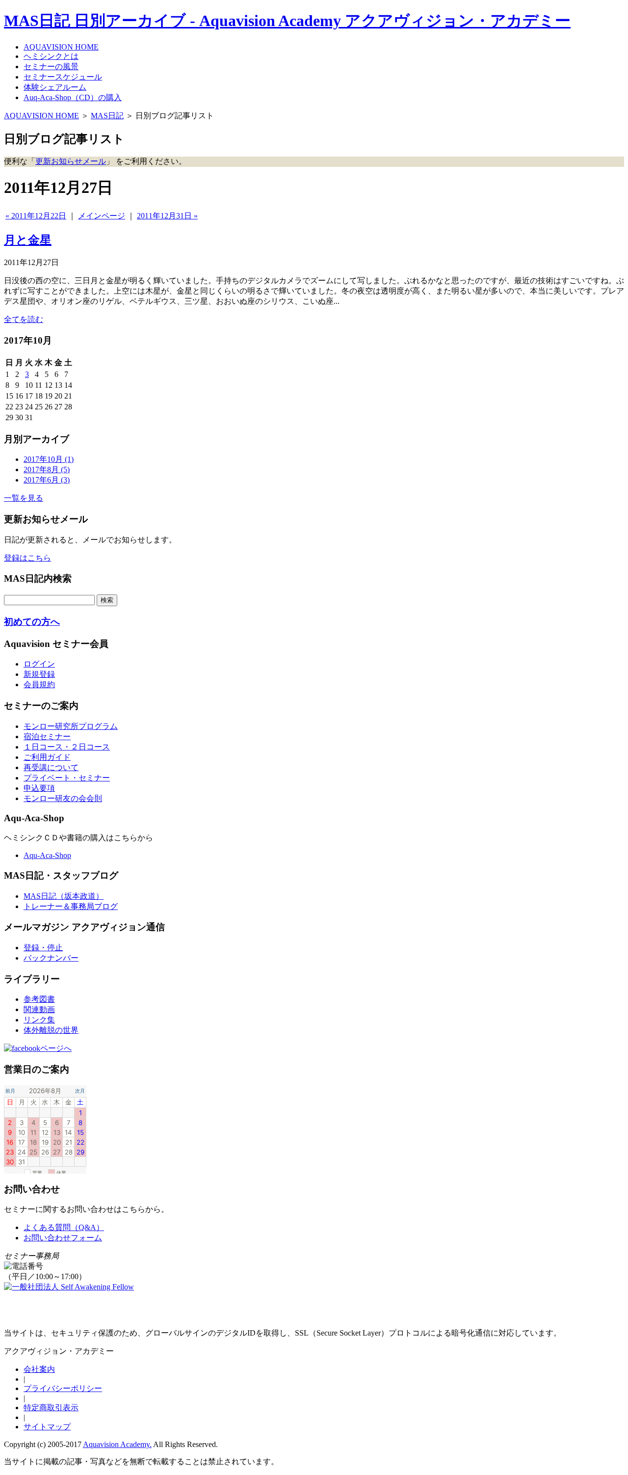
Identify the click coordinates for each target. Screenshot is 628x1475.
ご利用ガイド (47, 757)
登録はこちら (27, 558)
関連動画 (39, 1009)
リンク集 (39, 1020)
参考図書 (39, 999)
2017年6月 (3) (47, 480)
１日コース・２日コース (67, 747)
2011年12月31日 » (167, 216)
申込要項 (39, 788)
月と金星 (28, 240)
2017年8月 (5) (47, 469)
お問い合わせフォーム (63, 1238)
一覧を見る (23, 498)
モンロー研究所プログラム (71, 726)
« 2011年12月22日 (35, 216)
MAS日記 (107, 115)
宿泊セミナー (47, 736)
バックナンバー (51, 958)
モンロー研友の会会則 (63, 798)
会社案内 (39, 1369)
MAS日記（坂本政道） (64, 896)
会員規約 (39, 684)
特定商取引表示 (51, 1407)
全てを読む (23, 319)
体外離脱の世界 (51, 1030)
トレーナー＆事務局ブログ (71, 906)
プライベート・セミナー (67, 778)
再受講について (51, 767)
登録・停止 (43, 947)
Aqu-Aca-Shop (47, 855)
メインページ (101, 216)
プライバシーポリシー (63, 1388)
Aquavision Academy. (117, 1444)
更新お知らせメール (70, 161)
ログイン (39, 664)
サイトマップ (47, 1426)
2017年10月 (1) (49, 459)
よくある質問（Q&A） (64, 1227)
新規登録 (39, 674)
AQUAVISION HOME (41, 115)
